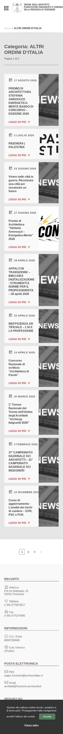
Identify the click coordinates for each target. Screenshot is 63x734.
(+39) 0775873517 (14, 604)
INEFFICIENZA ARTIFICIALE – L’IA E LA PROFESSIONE (21, 327)
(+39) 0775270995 (14, 615)
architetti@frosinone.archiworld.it (22, 686)
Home (7, 28)
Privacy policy (31, 725)
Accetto (47, 716)
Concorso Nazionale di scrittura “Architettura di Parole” (19, 367)
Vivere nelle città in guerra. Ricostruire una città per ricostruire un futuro (21, 184)
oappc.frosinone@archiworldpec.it (23, 675)
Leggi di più (18, 122)
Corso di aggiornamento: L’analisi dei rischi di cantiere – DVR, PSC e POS (20, 507)
